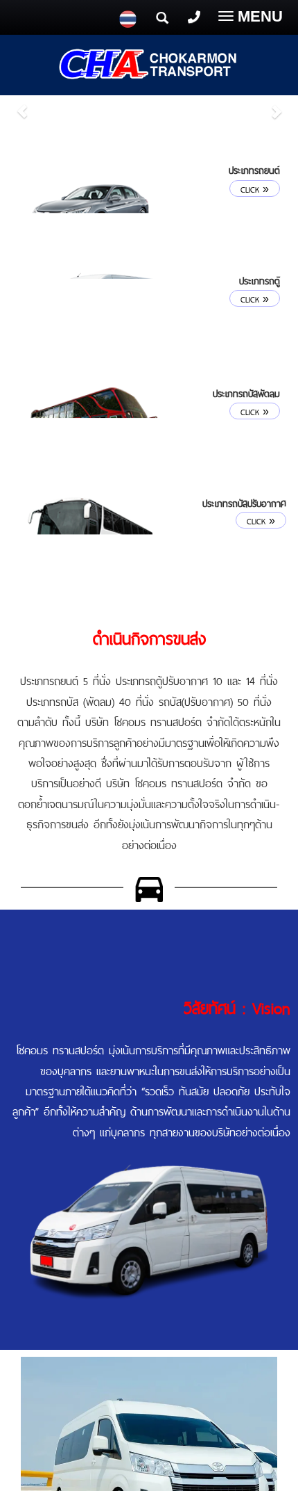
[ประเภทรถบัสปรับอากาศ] (91, 537)
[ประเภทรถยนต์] (93, 202)
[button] (22, 104)
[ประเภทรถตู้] (93, 314)
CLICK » (254, 188)
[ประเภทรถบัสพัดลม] (93, 427)
